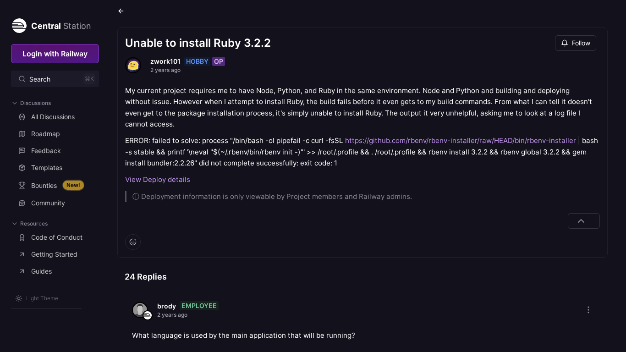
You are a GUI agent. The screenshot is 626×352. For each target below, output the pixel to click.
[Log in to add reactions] (133, 242)
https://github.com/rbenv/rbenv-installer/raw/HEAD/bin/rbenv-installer (460, 140)
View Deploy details (157, 179)
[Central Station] (19, 24)
